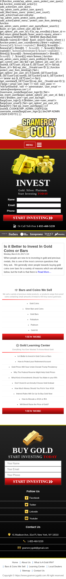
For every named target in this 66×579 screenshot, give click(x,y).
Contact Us (39, 570)
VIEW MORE (33, 336)
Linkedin (33, 511)
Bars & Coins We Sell (15, 566)
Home (15, 562)
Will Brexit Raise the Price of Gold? (34, 404)
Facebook (34, 498)
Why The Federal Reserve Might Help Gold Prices (34, 372)
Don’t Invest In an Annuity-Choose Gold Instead (34, 383)
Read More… (44, 272)
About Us (26, 562)
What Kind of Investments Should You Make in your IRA (34, 378)
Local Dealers (55, 566)
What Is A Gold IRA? (44, 562)
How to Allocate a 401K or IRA (34, 399)
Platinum (34, 325)
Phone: (11, 211)
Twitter (32, 504)
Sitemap (26, 570)
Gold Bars (34, 314)
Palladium (34, 319)
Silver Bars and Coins (34, 309)
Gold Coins (34, 303)
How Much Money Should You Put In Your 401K (34, 388)
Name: (11, 199)
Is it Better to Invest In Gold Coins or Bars (34, 356)
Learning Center (37, 566)
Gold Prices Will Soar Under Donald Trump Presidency (34, 367)
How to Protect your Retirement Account (34, 362)
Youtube (33, 518)
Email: (11, 205)
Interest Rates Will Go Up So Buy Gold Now (34, 394)
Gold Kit (34, 330)
